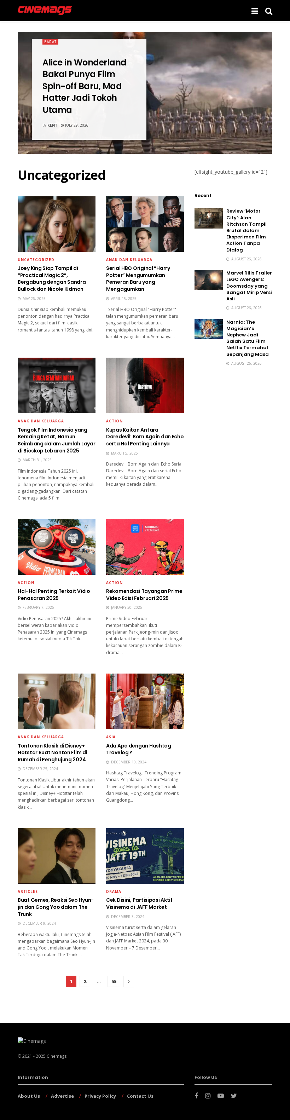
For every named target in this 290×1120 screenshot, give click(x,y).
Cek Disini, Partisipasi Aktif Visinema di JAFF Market (139, 903)
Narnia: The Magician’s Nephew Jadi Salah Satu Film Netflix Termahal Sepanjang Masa (247, 338)
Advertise (62, 1096)
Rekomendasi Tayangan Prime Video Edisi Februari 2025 (144, 595)
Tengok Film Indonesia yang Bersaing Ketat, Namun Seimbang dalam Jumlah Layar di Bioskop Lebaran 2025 (56, 440)
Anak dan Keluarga (129, 259)
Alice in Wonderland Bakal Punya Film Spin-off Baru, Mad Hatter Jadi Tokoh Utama (84, 86)
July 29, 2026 (76, 125)
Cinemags (56, 1056)
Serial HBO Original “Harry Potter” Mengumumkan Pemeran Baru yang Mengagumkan (138, 279)
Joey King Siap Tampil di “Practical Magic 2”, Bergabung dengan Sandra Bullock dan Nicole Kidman (52, 279)
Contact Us (140, 1096)
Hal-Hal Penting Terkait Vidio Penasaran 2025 (54, 595)
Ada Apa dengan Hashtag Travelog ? (138, 749)
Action (114, 421)
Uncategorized (36, 259)
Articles (28, 891)
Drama (113, 891)
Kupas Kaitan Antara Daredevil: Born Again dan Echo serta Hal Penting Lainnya (145, 436)
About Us (29, 1096)
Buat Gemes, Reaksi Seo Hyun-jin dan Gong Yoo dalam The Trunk (56, 906)
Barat (50, 41)
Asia (111, 737)
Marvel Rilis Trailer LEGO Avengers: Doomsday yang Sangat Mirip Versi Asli (249, 286)
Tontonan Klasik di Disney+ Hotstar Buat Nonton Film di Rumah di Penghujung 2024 (52, 752)
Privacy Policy (100, 1096)
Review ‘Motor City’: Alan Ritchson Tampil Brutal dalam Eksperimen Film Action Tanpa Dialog (246, 230)
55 (113, 981)
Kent (52, 125)
